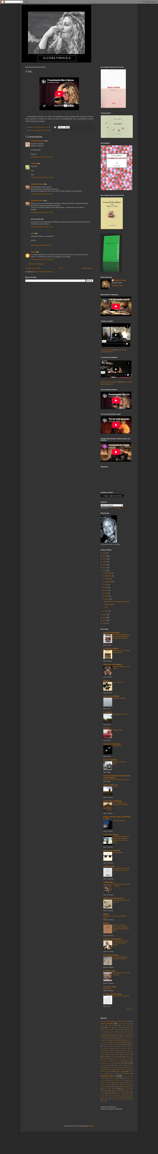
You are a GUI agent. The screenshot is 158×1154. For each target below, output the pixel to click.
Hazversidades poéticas (40, 130)
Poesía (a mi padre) (107, 1071)
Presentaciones (107, 1088)
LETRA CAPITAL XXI (110, 785)
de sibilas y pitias (109, 971)
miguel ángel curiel (125, 1052)
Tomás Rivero (116, 1097)
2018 (105, 556)
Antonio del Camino (38, 141)
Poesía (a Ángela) (106, 1065)
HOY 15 (115, 787)
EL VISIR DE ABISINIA (111, 648)
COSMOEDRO (108, 882)
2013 (105, 570)
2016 (105, 562)
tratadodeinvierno (127, 1097)
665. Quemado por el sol (120, 714)
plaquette (127, 1061)
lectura (126, 1048)
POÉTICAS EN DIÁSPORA (112, 939)
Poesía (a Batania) (119, 1065)
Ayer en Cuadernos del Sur (121, 996)
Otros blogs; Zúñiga (107, 1061)
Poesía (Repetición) (124, 1073)
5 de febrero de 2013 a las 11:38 (42, 157)
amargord (112, 1029)
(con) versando (107, 1023)
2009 (105, 623)
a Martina (124, 1025)
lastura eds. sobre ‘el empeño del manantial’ (116, 779)
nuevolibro (112, 1056)
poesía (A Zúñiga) (120, 1071)
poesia (119, 1063)
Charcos (34, 163)
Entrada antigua (87, 268)
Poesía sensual (119, 1082)
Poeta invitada (126, 1084)
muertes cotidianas (106, 1054)
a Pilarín (128, 1027)
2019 (105, 553)
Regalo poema (115, 1090)
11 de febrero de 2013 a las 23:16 (42, 259)
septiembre (108, 582)
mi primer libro (113, 1052)
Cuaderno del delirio (106, 1036)
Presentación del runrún (125, 1086)
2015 (105, 565)
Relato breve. (118, 1093)
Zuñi (103, 1101)
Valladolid (105, 1099)
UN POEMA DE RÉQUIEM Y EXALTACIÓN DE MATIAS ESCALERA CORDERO (121, 636)
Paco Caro (119, 1061)
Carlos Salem (121, 1032)
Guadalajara (123, 1042)
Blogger (91, 1126)
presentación (111, 1086)
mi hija (104, 1052)
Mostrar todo (129, 1009)
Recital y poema (126, 1088)
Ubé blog (106, 728)
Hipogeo (106, 914)
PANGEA (106, 923)
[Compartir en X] (64, 127)
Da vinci (124, 1036)
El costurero (107, 712)
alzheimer (103, 1029)
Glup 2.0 (106, 680)
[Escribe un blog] (61, 127)
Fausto (33, 252)
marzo (107, 596)
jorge (32, 233)
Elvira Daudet (111, 1038)
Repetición (127, 1093)
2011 (105, 617)
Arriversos (121, 1029)
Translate (117, 508)
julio (106, 584)
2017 (105, 559)
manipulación (129, 1050)
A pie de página (119, 1027)
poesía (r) (112, 1073)
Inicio (61, 268)
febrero (107, 599)
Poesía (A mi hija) (125, 1069)
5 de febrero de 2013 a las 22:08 (42, 212)
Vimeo (111, 352)
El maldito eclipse (118, 852)
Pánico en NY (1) (118, 682)
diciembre (108, 573)
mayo (107, 590)
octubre (107, 579)
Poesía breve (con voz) (119, 1080)
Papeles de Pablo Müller (111, 633)
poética (103, 1086)
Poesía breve (108, 1076)
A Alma (126, 1023)
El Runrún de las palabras (109, 382)
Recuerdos (104, 1090)
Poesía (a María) (112, 1069)
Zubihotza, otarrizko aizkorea (113, 898)
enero (107, 611)
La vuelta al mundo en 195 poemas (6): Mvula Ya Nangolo (121, 942)
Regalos (109, 1093)
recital (49, 130)
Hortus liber (124, 1046)
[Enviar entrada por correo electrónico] (55, 127)
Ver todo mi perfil (117, 285)
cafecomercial (111, 1032)
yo (132, 1099)
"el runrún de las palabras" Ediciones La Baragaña (116, 1021)
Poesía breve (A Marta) (112, 1078)
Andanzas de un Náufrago (112, 801)
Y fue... (106, 607)
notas (104, 1056)
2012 (105, 614)
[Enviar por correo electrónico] (59, 127)
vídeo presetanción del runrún (120, 1099)
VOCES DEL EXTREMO (111, 696)
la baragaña (111, 1048)
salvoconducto (109, 604)
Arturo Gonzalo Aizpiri (111, 955)
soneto (103, 1095)
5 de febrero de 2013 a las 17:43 (42, 177)
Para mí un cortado (110, 987)
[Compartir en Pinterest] (68, 127)
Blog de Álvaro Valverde (111, 850)
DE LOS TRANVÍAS (110, 760)
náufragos (116, 1054)
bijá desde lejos (117, 746)
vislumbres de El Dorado (111, 744)
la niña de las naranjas (111, 835)
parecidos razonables (119, 698)
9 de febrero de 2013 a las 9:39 (41, 245)
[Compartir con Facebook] (66, 127)
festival (115, 1042)
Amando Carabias (37, 184)
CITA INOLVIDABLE (119, 820)
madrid (114, 1050)
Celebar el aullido (112, 1034)
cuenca (117, 1036)
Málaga (120, 1050)
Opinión (120, 1056)
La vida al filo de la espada (112, 994)
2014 (105, 568)
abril (106, 593)
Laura (119, 1048)
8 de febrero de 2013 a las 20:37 (42, 227)
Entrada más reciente (33, 268)
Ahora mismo (107, 988)
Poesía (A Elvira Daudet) (117, 1067)
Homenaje (115, 1046)
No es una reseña (127, 1054)
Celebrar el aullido (107, 350)
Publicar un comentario (36, 264)
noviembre (108, 576)
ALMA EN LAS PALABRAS (112, 664)
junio (106, 587)
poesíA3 (116, 1084)
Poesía (126, 1063)
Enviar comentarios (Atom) (44, 272)
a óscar (109, 1027)
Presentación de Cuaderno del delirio (116, 602)
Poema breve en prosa (107, 1063)
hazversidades (110, 1044)
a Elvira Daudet (113, 1025)
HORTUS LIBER (108, 866)
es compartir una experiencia (114, 1040)
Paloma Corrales (120, 280)
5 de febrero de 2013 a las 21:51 (42, 194)
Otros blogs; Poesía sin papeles (121, 1058)
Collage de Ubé (117, 730)
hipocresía (106, 1046)
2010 (105, 620)
